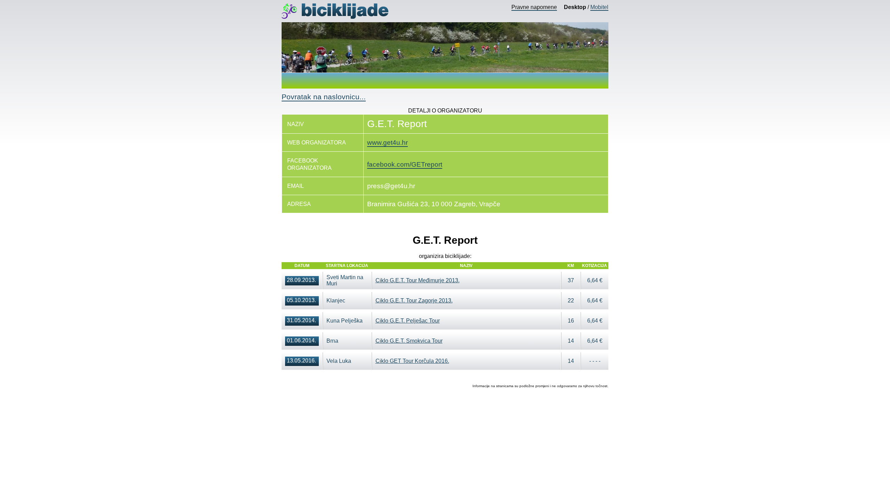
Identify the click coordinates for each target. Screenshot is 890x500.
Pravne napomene (534, 7)
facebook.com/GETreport (404, 164)
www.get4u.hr (387, 142)
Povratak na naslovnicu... (324, 97)
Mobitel (599, 7)
